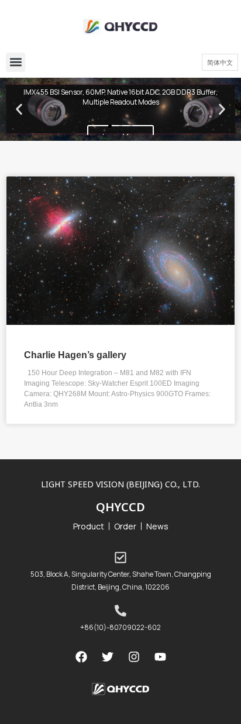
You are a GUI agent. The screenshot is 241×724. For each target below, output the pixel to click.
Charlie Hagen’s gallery (75, 354)
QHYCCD (120, 507)
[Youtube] (160, 656)
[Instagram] (134, 656)
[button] (15, 62)
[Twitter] (107, 656)
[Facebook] (81, 656)
